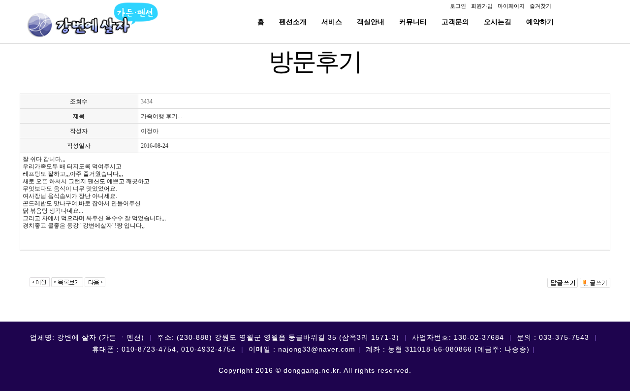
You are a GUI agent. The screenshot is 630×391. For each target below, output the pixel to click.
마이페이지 (511, 6)
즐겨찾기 (540, 6)
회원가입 (482, 6)
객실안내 (370, 22)
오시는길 (497, 22)
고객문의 (455, 22)
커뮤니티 (413, 22)
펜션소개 (293, 22)
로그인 (458, 6)
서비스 (331, 22)
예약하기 (540, 22)
